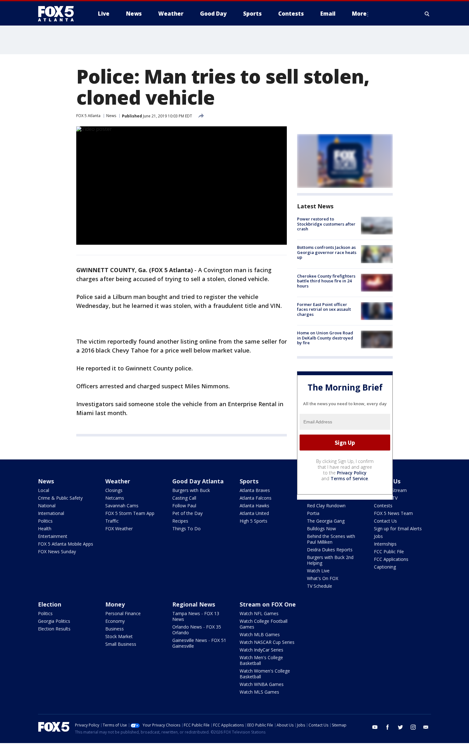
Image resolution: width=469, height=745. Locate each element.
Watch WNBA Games (262, 684)
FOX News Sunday (57, 551)
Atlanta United (254, 513)
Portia (313, 513)
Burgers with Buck (191, 490)
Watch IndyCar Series (261, 650)
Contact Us (385, 521)
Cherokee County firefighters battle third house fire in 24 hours (326, 281)
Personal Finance (123, 613)
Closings (114, 490)
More (359, 13)
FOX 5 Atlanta (88, 115)
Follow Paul (184, 506)
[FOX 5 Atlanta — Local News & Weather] (59, 13)
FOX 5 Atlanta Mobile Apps (65, 544)
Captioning (385, 567)
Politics (45, 521)
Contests (383, 506)
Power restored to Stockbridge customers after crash (326, 224)
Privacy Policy (352, 473)
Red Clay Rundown (326, 506)
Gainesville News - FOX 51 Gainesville (199, 643)
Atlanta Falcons (256, 498)
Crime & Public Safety (60, 498)
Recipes (180, 521)
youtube (375, 727)
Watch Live (318, 571)
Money (115, 604)
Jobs (378, 536)
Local (43, 490)
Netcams (114, 498)
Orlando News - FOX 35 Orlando (196, 630)
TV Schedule (319, 586)
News (111, 115)
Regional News (193, 604)
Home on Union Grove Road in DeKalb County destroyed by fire (325, 338)
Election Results (54, 629)
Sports (249, 481)
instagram (413, 727)
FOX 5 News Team (393, 513)
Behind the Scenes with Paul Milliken (331, 539)
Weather (117, 481)
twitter (400, 727)
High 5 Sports (253, 521)
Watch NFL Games (259, 613)
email (426, 727)
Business (114, 629)
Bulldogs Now (321, 528)
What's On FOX (322, 578)
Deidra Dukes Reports (330, 550)
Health (44, 528)
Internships (385, 544)
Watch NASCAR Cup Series (267, 642)
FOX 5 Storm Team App (129, 513)
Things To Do (186, 528)
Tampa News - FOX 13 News (195, 616)
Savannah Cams (121, 506)
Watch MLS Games (259, 692)
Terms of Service (349, 478)
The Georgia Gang (326, 521)
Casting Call (184, 498)
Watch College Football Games (263, 624)
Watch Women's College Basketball (265, 674)
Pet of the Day (187, 513)
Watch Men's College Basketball (261, 660)
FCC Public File (389, 551)
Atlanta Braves (255, 490)
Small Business (120, 644)
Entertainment (52, 536)
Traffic (112, 521)
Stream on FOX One (268, 604)
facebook (388, 727)
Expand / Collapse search (427, 14)
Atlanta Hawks (254, 506)
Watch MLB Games (260, 634)
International (51, 513)
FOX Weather (119, 528)
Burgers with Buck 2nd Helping (330, 560)
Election (49, 604)
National (47, 506)
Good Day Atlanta (198, 481)
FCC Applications (391, 559)
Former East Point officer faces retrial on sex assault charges (324, 309)
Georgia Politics (54, 621)
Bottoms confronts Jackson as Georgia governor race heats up (326, 252)
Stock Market (119, 636)
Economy (115, 621)
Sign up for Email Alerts (398, 528)
